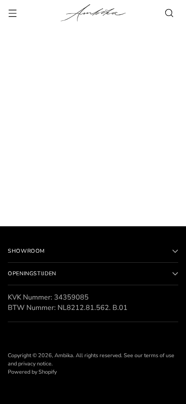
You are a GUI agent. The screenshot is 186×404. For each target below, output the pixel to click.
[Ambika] (93, 13)
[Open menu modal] (12, 13)
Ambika (64, 355)
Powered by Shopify (32, 371)
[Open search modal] (169, 13)
